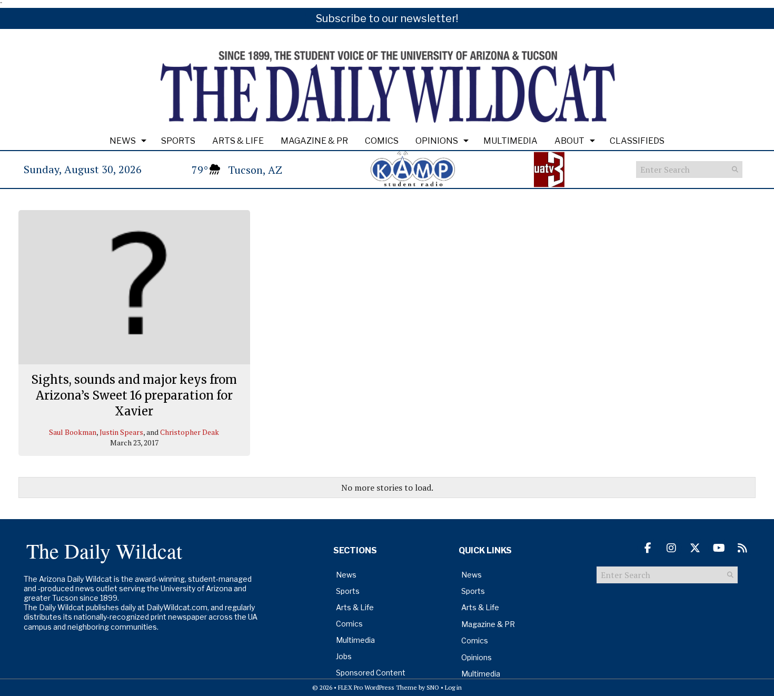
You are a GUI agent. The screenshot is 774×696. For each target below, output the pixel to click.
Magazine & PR (314, 141)
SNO (432, 687)
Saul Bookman (72, 432)
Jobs (344, 656)
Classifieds (637, 141)
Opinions (436, 141)
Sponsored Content (370, 672)
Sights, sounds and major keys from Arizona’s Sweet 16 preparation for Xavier (134, 395)
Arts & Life (238, 141)
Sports (178, 141)
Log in (453, 687)
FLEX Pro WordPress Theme (377, 687)
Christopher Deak (189, 432)
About (569, 141)
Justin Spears (121, 432)
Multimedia (510, 141)
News (123, 141)
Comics (382, 141)
